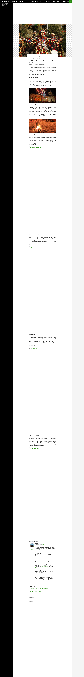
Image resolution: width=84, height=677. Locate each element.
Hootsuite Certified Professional (47, 570)
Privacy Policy (47, 1)
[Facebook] (31, 549)
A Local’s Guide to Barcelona (35, 591)
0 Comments (42, 64)
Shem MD (36, 64)
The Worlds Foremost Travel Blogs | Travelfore (12, 1)
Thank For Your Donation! (56, 1)
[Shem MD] (32, 545)
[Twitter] (32, 549)
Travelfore (43, 544)
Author (30, 541)
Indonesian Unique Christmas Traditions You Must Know (39, 598)
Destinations (31, 56)
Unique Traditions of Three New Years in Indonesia (38, 602)
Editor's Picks (36, 56)
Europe (41, 56)
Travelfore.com (47, 549)
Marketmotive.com (45, 566)
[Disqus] (42, 621)
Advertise (36, 1)
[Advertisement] (42, 15)
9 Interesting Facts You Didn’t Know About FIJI (39, 588)
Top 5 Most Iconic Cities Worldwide (37, 589)
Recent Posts (35, 541)
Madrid (34, 79)
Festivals (44, 56)
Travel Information (65, 1)
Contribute (42, 1)
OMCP (36, 567)
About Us (32, 1)
